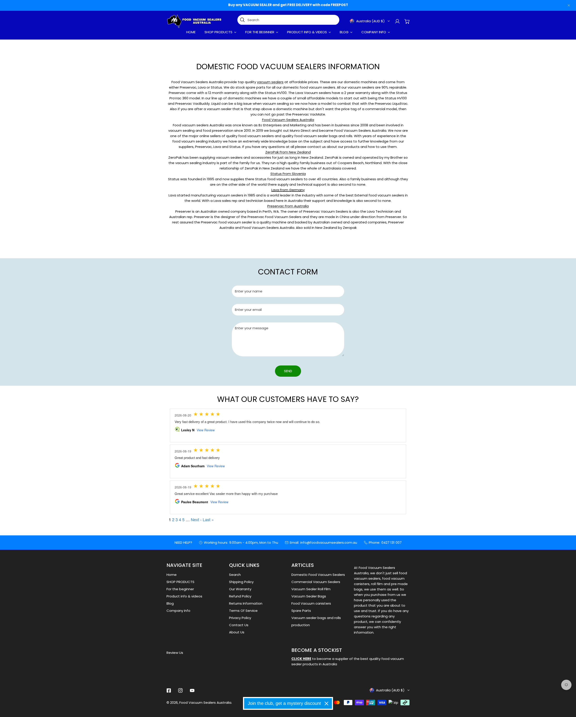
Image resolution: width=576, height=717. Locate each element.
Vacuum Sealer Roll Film (311, 589)
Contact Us (238, 625)
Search (235, 574)
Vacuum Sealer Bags (308, 596)
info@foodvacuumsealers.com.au (328, 542)
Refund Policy (240, 596)
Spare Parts (301, 610)
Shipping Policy (241, 581)
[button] (331, 21)
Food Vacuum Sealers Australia (205, 702)
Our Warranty (240, 589)
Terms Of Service (243, 610)
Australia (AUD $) (370, 21)
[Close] (326, 703)
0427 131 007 (391, 542)
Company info (178, 610)
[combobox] (288, 20)
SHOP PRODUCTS (180, 581)
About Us (236, 632)
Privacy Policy (240, 617)
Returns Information (245, 603)
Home (171, 574)
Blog (170, 603)
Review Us (174, 652)
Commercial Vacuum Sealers (315, 581)
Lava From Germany (288, 189)
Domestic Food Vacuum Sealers (318, 574)
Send (288, 371)
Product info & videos (184, 596)
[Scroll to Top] (567, 693)
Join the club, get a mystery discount (284, 703)
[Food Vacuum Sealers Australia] (194, 21)
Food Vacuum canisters (311, 603)
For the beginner (180, 589)
